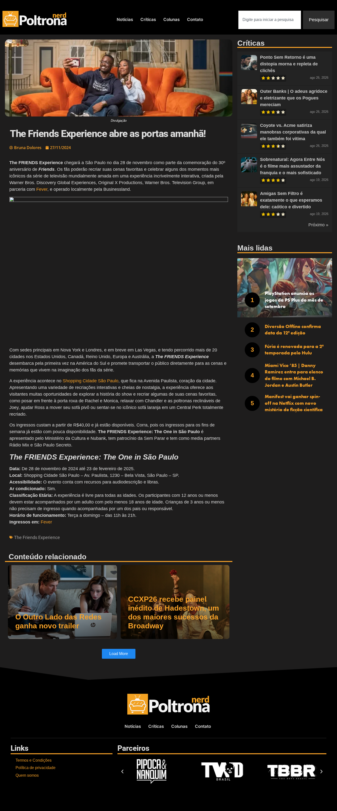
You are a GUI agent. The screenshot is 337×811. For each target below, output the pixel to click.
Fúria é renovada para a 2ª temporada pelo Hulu (294, 349)
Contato (195, 19)
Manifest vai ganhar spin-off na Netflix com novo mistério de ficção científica (294, 403)
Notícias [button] (125, 19)
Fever (41, 189)
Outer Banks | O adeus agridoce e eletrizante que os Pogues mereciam (293, 98)
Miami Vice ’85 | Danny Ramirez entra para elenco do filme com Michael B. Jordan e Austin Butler (294, 375)
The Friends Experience (37, 537)
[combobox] (269, 20)
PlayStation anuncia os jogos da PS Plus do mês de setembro (294, 299)
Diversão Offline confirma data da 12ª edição (293, 329)
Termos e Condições (34, 760)
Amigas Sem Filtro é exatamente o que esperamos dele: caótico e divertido (291, 200)
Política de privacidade (36, 768)
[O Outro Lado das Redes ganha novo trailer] (62, 602)
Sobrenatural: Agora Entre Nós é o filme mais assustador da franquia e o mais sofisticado (292, 166)
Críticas (148, 19)
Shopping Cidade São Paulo (90, 380)
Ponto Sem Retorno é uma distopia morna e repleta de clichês (289, 64)
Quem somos (27, 775)
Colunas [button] (171, 19)
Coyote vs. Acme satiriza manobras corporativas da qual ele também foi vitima (293, 132)
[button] (122, 771)
